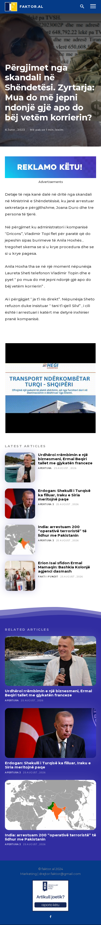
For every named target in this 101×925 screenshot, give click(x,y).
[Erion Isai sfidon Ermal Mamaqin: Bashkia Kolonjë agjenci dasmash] (20, 576)
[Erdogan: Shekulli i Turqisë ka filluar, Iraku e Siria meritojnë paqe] (20, 504)
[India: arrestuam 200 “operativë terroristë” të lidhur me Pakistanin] (20, 540)
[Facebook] (50, 917)
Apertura (45, 468)
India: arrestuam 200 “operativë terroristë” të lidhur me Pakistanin (62, 531)
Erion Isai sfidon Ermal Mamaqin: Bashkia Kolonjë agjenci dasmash (64, 567)
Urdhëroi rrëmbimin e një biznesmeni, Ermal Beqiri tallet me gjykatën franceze (65, 459)
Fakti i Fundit (48, 576)
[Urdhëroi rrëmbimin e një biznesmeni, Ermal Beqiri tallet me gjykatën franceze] (20, 468)
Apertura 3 (46, 504)
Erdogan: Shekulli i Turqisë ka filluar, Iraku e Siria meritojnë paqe (64, 494)
